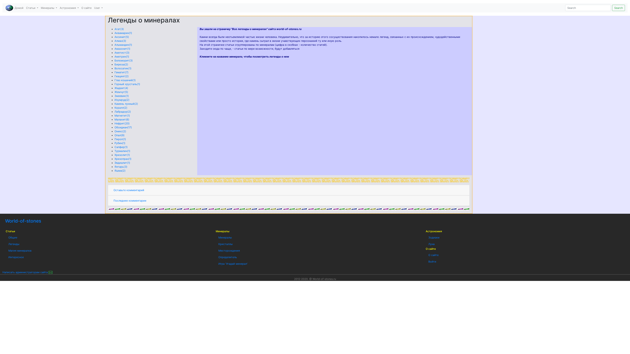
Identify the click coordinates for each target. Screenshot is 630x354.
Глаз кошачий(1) (125, 80)
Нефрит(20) (122, 123)
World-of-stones (33, 221)
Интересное (16, 257)
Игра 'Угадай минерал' (233, 263)
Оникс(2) (120, 131)
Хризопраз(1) (123, 158)
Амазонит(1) (122, 48)
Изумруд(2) (122, 99)
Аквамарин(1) (123, 33)
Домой (20, 8)
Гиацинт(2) (122, 76)
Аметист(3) (122, 52)
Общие (12, 237)
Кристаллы (225, 244)
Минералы (225, 237)
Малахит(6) (122, 119)
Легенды (13, 244)
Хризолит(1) (122, 155)
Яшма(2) (120, 170)
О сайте (86, 8)
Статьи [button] (31, 8)
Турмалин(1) (122, 151)
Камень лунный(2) (126, 103)
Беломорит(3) (124, 60)
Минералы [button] (48, 8)
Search (618, 8)
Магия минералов (20, 250)
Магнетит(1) (122, 115)
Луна (431, 244)
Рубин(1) (120, 143)
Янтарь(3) (121, 166)
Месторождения (229, 250)
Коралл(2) (121, 107)
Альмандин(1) (123, 44)
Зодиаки (434, 237)
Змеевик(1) (122, 96)
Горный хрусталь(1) (127, 84)
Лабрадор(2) (123, 111)
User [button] (97, 8)
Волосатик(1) (123, 68)
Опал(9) (120, 135)
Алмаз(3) (120, 40)
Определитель (227, 257)
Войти (432, 261)
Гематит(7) (121, 72)
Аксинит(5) (122, 37)
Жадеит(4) (121, 88)
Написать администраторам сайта (25, 272)
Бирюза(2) (121, 64)
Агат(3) (119, 29)
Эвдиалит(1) (122, 162)
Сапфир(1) (121, 147)
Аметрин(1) (122, 56)
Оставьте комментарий (129, 190)
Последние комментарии (130, 200)
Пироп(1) (120, 139)
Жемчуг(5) (121, 92)
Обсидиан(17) (123, 127)
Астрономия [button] (68, 8)
